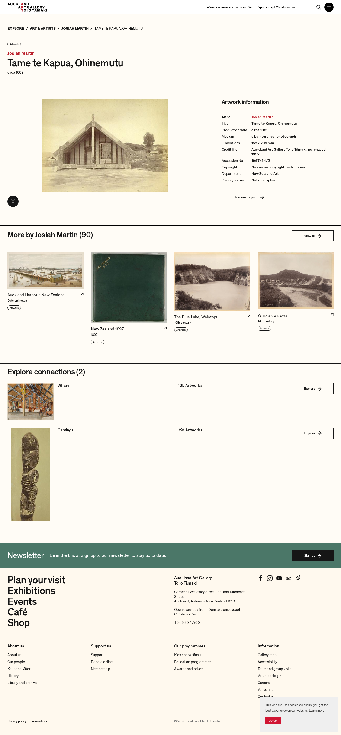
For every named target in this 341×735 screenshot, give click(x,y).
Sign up (309, 555)
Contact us (266, 696)
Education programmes (192, 661)
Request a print (246, 197)
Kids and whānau (187, 654)
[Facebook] (260, 578)
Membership (100, 668)
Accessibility (267, 661)
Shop (18, 623)
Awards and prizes (188, 668)
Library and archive (22, 682)
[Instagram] (270, 578)
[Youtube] (279, 578)
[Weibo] (297, 578)
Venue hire (266, 689)
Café (17, 612)
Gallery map (267, 654)
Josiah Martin (21, 53)
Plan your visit (36, 580)
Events (22, 601)
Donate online (102, 661)
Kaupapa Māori (19, 668)
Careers (264, 682)
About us (14, 654)
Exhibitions (31, 591)
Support (97, 654)
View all (309, 235)
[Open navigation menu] (329, 7)
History (13, 675)
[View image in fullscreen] (13, 201)
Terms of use (38, 721)
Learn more (316, 710)
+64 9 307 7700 (187, 622)
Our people (16, 661)
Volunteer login (269, 675)
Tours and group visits (275, 668)
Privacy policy (16, 721)
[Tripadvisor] (288, 578)
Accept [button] (273, 720)
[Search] (318, 7)
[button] (45, 298)
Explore (309, 388)
